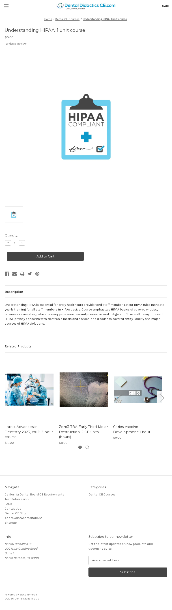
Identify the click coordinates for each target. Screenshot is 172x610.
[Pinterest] (37, 274)
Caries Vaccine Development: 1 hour (131, 429)
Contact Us (13, 508)
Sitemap (11, 523)
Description (14, 292)
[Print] (22, 274)
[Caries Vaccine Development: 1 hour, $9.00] (138, 389)
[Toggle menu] (6, 6)
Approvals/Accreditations (24, 518)
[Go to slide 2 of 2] (87, 447)
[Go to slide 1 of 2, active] (80, 447)
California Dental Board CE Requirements (34, 494)
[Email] (14, 274)
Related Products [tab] (18, 346)
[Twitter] (30, 274)
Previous (5, 398)
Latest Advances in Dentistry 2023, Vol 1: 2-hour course (29, 432)
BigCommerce (28, 594)
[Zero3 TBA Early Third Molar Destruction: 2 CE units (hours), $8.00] (84, 389)
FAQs (8, 504)
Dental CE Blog (15, 513)
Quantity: (11, 235)
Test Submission (17, 499)
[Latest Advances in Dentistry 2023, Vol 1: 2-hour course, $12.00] (29, 389)
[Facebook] (7, 274)
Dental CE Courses (102, 494)
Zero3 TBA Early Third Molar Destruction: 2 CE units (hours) (83, 432)
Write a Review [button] (16, 44)
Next (161, 398)
